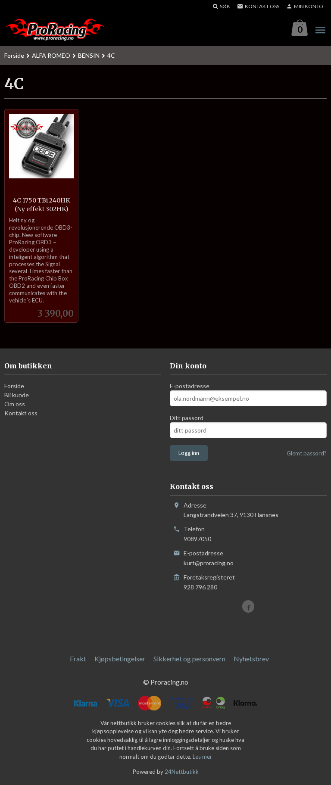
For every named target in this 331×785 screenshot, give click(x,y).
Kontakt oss (20, 413)
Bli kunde (16, 395)
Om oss (14, 404)
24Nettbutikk (182, 771)
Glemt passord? (307, 453)
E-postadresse (189, 385)
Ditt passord (186, 417)
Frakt (78, 658)
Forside (14, 55)
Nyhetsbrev (251, 658)
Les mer (202, 756)
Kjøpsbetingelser (119, 658)
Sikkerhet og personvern (189, 658)
